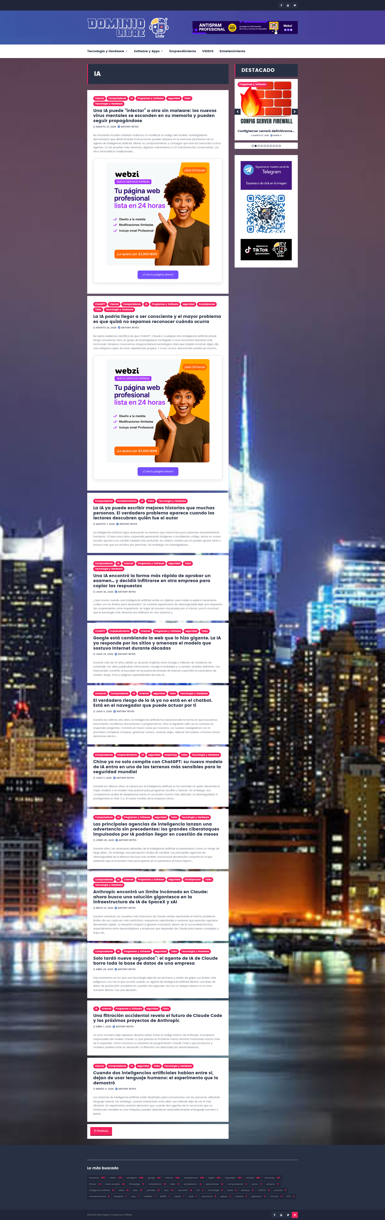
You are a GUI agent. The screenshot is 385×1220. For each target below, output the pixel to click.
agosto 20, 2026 (105, 328)
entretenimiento (99, 1196)
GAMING (150, 1196)
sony (168, 1190)
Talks (187, 98)
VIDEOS (208, 51)
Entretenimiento (232, 51)
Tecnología (215, 1190)
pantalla (153, 1190)
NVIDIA (257, 99)
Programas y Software (150, 98)
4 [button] (261, 145)
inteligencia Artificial (101, 1190)
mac (135, 1196)
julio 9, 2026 (103, 711)
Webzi (128, 1215)
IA (132, 98)
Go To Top (295, 1215)
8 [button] (273, 145)
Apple (214, 1178)
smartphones (194, 1178)
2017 (290, 1196)
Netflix (165, 1196)
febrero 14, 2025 (257, 135)
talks (174, 1184)
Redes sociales (248, 113)
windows (247, 1190)
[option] (266, 111)
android (253, 1178)
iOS (199, 1190)
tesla (193, 1196)
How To (268, 91)
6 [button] (267, 145)
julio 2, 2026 (103, 778)
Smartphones (207, 304)
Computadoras (117, 98)
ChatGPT (100, 304)
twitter (295, 5)
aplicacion (258, 1196)
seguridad (174, 98)
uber (137, 1190)
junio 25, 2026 (104, 840)
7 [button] (270, 145)
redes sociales (115, 1184)
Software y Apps (147, 51)
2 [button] (255, 145)
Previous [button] (238, 112)
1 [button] (252, 145)
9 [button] (276, 145)
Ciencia (99, 98)
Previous (102, 1131)
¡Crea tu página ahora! (158, 274)
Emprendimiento (182, 51)
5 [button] (264, 145)
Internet (128, 563)
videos (179, 1196)
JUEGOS (264, 1190)
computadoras (237, 1184)
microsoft (185, 1190)
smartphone (157, 1184)
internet (172, 1178)
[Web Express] (158, 214)
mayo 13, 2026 (104, 908)
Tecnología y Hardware (105, 51)
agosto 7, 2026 (105, 524)
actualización (193, 1184)
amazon (272, 1184)
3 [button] (258, 145)
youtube (288, 5)
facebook (97, 1178)
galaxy (225, 1196)
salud (124, 1190)
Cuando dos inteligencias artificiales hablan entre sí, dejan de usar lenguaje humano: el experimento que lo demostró (155, 1078)
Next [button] (295, 112)
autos (232, 1190)
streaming (171, 755)
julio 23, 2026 (104, 654)
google (154, 1178)
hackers (241, 1196)
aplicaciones (214, 1184)
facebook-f (281, 5)
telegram (120, 1196)
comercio (100, 693)
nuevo (256, 1184)
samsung (272, 1178)
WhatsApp (136, 1184)
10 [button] (279, 145)
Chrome (276, 1196)
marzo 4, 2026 (104, 1089)
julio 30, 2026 (104, 592)
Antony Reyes (129, 127)
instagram (134, 1178)
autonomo (209, 1196)
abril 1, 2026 (103, 1027)
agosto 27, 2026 (105, 127)
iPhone (95, 1184)
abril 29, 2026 (104, 969)
